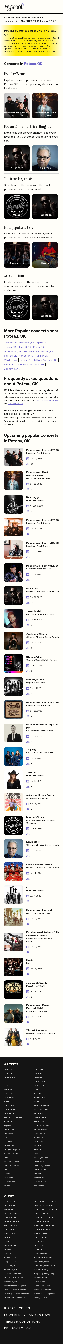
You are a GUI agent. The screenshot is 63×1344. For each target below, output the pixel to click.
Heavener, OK (27, 342)
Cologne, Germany (42, 1221)
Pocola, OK (10, 347)
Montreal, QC (10, 1265)
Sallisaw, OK (10, 355)
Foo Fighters (39, 1097)
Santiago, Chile (40, 1297)
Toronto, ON (9, 1253)
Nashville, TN (10, 1217)
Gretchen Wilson (15, 403)
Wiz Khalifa (39, 1185)
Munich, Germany (42, 1229)
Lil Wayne (38, 1077)
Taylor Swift (9, 1069)
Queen (7, 1185)
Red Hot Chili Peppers (13, 1117)
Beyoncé (7, 1125)
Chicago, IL (9, 1209)
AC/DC (37, 1101)
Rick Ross (53, 400)
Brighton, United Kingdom (45, 1209)
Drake (7, 1081)
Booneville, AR (12, 368)
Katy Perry (8, 1085)
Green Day (9, 1145)
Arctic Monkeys (41, 1109)
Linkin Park (9, 1113)
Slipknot (37, 1173)
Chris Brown (39, 1081)
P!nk (6, 1169)
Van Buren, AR (26, 355)
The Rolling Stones (42, 1165)
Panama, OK (10, 342)
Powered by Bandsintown (28, 1315)
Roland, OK (47, 351)
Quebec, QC (9, 1237)
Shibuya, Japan (40, 1277)
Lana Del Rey (39, 1085)
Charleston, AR (24, 364)
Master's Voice (41, 400)
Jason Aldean (40, 1181)
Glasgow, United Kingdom (45, 1205)
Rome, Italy (38, 1249)
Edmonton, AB (10, 1269)
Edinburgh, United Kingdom (16, 1293)
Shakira (37, 1145)
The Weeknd (9, 1133)
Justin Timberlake (42, 1089)
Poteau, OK (33, 64)
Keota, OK (38, 347)
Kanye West (9, 1181)
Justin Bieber (9, 1109)
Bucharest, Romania (43, 1257)
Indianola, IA (9, 1205)
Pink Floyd (38, 1113)
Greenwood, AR (13, 351)
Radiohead (38, 1137)
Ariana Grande (11, 1153)
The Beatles (9, 1129)
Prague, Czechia (41, 1213)
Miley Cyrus (39, 1069)
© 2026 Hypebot (18, 1308)
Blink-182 (38, 1149)
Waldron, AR (10, 360)
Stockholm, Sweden (42, 1261)
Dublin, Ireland (40, 1237)
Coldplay (8, 1089)
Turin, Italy (38, 1245)
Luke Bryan (39, 1161)
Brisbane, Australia (42, 1289)
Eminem (8, 1073)
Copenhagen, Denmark (44, 1217)
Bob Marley (39, 1177)
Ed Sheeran (9, 1097)
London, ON (9, 1241)
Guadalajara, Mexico (13, 1277)
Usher (7, 1173)
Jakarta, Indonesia (42, 1285)
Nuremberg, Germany (44, 1225)
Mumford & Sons (41, 1125)
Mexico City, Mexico (13, 1273)
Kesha (36, 1153)
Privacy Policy (17, 1328)
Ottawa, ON (9, 1249)
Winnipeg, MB (10, 1225)
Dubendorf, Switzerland (44, 1265)
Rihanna (8, 1121)
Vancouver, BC (10, 1257)
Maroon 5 (8, 1093)
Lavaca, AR (26, 360)
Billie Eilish (9, 1157)
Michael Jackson (11, 1161)
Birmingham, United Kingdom (46, 1201)
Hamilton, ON (10, 1229)
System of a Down (41, 1105)
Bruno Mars (9, 1077)
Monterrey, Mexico (12, 1281)
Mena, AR (39, 364)
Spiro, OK (42, 342)
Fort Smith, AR (31, 351)
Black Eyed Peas (41, 1157)
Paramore (8, 1177)
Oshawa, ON (10, 1245)
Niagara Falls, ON (12, 1261)
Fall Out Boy (39, 1121)
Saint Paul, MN (10, 1213)
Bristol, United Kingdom (14, 1297)
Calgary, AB (9, 1233)
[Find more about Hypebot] (31, 6)
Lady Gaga (9, 1105)
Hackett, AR (24, 347)
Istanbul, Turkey (41, 1269)
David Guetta (40, 1117)
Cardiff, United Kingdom (15, 1285)
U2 (5, 1137)
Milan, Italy (39, 1241)
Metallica (8, 1141)
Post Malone (39, 1073)
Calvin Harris (40, 1169)
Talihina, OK (40, 360)
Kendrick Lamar (11, 1165)
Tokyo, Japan (39, 1281)
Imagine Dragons (12, 1149)
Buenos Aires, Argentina (44, 1293)
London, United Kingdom (15, 1289)
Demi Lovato (39, 1133)
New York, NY (10, 1201)
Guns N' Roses (40, 1129)
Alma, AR (9, 364)
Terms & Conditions (22, 1321)
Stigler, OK (42, 355)
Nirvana (37, 1093)
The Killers (38, 1141)
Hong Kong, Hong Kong (44, 1273)
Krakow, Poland (41, 1253)
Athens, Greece (40, 1233)
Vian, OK (52, 360)
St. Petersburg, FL (12, 1221)
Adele (6, 1101)
